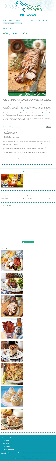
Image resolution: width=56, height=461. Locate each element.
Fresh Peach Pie (6, 443)
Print (49, 126)
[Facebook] (23, 15)
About (11, 20)
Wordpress (42, 458)
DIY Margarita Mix (6, 440)
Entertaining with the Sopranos (20, 158)
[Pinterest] (28, 15)
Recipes (18, 20)
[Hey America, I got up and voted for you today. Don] (41, 217)
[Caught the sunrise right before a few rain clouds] (41, 232)
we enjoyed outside (25, 110)
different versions (34, 106)
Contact (26, 20)
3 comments (16, 35)
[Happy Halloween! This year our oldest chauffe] (14, 232)
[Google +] (25, 15)
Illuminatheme (31, 458)
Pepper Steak (5, 442)
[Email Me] (33, 15)
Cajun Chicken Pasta (6, 446)
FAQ (32, 20)
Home (4, 20)
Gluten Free (8, 28)
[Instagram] (30, 15)
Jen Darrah (20, 458)
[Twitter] (20, 15)
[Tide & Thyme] (24, 11)
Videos (45, 20)
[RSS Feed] (35, 15)
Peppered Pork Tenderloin (15, 34)
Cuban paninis (45, 112)
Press (38, 20)
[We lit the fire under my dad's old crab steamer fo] (14, 217)
